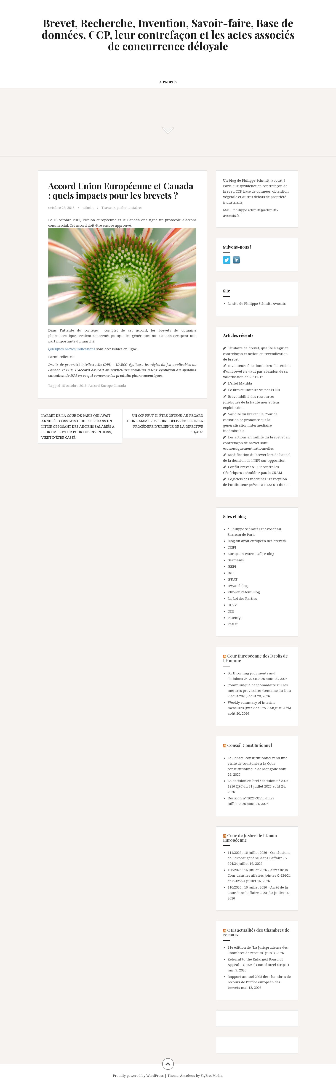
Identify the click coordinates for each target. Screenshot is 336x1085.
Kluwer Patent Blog (244, 592)
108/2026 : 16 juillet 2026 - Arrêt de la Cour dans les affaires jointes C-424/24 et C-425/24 (259, 875)
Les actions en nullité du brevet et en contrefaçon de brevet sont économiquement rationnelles (256, 443)
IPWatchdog (238, 585)
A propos (168, 82)
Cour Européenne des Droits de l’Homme (255, 658)
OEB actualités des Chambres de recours (256, 932)
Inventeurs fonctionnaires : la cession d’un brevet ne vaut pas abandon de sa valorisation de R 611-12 (257, 371)
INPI (231, 572)
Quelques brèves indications (71, 349)
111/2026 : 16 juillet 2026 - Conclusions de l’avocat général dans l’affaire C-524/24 (259, 858)
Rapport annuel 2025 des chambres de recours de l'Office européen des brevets (259, 982)
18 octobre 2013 (74, 385)
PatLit (233, 624)
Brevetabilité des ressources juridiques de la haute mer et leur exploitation (251, 402)
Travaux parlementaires (121, 207)
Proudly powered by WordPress (138, 1075)
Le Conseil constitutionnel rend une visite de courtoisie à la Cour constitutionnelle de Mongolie (257, 763)
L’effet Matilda (240, 383)
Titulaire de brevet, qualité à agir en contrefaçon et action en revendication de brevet (256, 353)
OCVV (232, 604)
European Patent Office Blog (251, 553)
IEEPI (232, 566)
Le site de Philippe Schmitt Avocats (257, 303)
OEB (231, 611)
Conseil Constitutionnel (249, 745)
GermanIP (236, 560)
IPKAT (232, 579)
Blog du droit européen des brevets (257, 541)
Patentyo (235, 617)
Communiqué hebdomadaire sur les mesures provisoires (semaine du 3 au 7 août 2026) (259, 690)
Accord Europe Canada (107, 385)
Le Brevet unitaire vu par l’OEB (254, 389)
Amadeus (187, 1075)
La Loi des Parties (242, 598)
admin (88, 207)
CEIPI (232, 547)
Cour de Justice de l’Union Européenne (250, 838)
